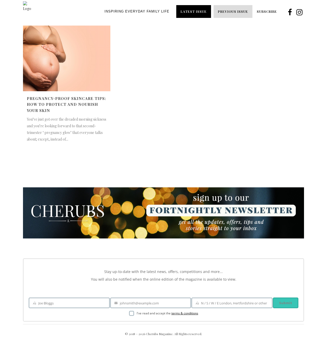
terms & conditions (184, 313)
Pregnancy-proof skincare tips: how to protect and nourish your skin (66, 104)
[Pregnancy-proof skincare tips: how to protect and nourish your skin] (66, 58)
